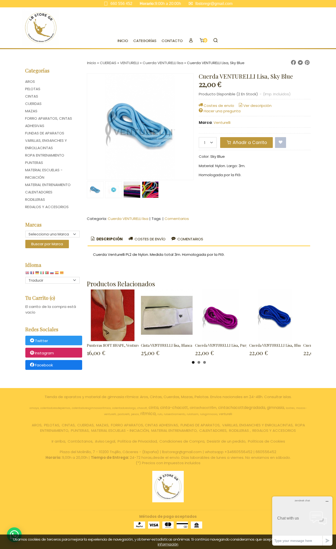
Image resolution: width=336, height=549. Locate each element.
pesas (135, 414)
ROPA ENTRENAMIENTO (44, 155)
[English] (27, 274)
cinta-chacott (174, 407)
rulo (159, 414)
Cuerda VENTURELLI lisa (128, 218)
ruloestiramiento (174, 414)
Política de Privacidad (137, 441)
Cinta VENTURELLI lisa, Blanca (166, 345)
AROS (30, 81)
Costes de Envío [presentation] (150, 239)
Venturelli (222, 122)
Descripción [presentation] (109, 239)
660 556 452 (121, 3)
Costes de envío (219, 105)
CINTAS (31, 96)
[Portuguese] (47, 274)
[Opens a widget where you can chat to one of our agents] (302, 520)
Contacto (172, 40)
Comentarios (177, 218)
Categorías (144, 40)
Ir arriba (58, 441)
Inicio (123, 40)
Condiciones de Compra (181, 441)
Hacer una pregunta (222, 111)
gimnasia (275, 407)
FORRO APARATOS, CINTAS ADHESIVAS (48, 122)
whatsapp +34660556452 (228, 451)
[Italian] (42, 274)
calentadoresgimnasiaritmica (91, 408)
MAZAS (31, 111)
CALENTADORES (38, 192)
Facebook (44, 365)
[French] (32, 274)
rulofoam (193, 414)
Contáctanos (80, 441)
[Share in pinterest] (307, 62)
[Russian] (52, 274)
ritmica (148, 414)
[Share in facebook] (293, 62)
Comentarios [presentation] (189, 239)
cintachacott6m (203, 407)
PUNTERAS (34, 162)
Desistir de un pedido (226, 441)
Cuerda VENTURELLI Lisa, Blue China (280, 345)
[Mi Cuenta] (191, 40)
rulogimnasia (208, 414)
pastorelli (124, 414)
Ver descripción (257, 105)
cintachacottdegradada (241, 407)
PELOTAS (32, 88)
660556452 (266, 451)
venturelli (225, 414)
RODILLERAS (35, 199)
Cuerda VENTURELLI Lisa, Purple (223, 345)
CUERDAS (33, 103)
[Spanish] (57, 274)
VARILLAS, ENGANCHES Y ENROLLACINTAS (46, 144)
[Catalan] (62, 274)
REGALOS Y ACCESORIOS (47, 206)
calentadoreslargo (124, 408)
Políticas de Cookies (266, 441)
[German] (37, 274)
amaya (34, 408)
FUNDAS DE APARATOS (44, 133)
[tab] (106, 239)
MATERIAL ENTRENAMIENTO (48, 184)
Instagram (44, 353)
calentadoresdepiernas (55, 408)
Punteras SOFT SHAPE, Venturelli (115, 345)
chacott (142, 408)
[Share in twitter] (300, 62)
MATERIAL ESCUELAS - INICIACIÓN (43, 173)
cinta (153, 407)
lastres (290, 408)
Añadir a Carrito (249, 142)
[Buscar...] (215, 40)
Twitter (41, 340)
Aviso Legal (105, 441)
